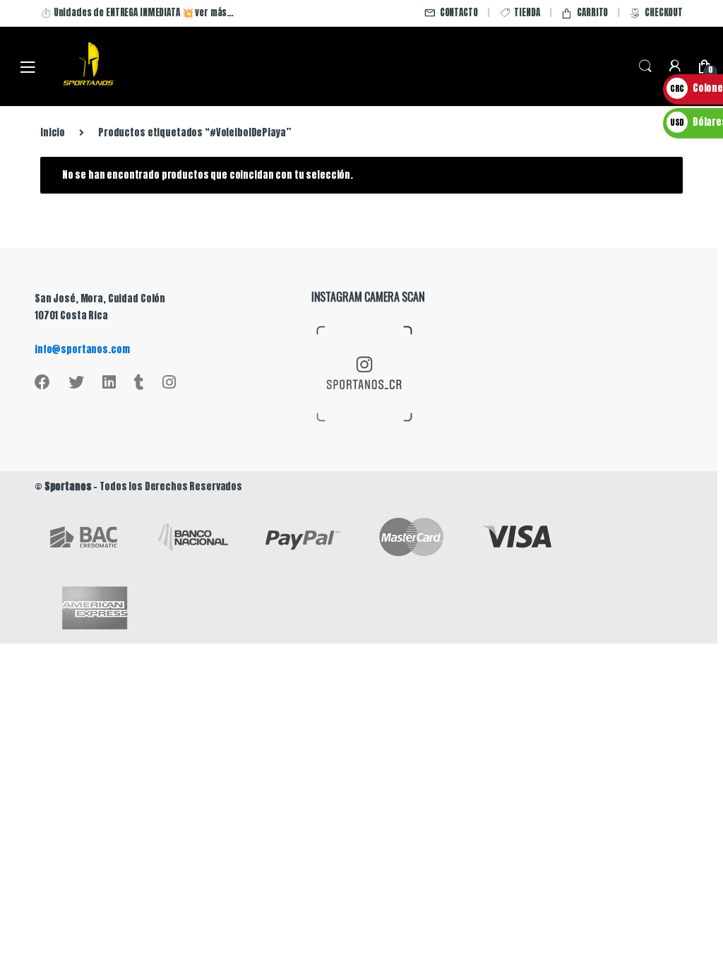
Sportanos (68, 486)
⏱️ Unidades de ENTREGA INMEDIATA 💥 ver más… (137, 12)
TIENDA (526, 12)
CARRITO (592, 12)
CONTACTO (459, 12)
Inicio (52, 132)
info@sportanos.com (82, 349)
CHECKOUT (664, 12)
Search (645, 66)
